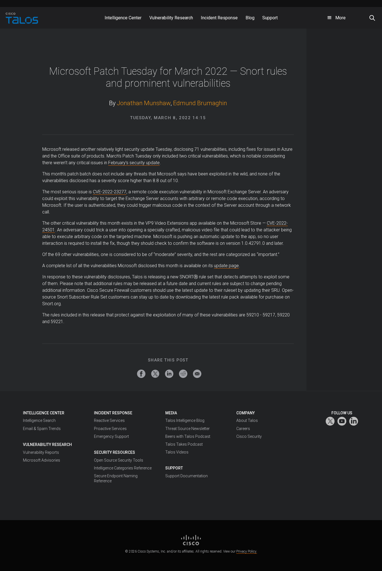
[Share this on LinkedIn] (169, 374)
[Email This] (197, 374)
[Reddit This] (183, 374)
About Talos (247, 420)
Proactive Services (110, 428)
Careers (243, 428)
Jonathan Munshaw (144, 103)
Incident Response (113, 413)
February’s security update (134, 162)
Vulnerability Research (47, 444)
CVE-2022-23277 (109, 191)
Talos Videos (176, 452)
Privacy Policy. (246, 551)
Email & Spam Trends (42, 428)
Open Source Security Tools (118, 460)
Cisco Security (249, 436)
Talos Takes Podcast (184, 444)
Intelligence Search (39, 420)
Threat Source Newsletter (187, 428)
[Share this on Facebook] (141, 374)
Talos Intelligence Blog (184, 420)
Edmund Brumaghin (200, 103)
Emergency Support (111, 436)
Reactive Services (109, 420)
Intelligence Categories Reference (123, 468)
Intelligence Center (43, 413)
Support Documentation (186, 476)
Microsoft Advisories (41, 460)
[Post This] (155, 374)
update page (226, 265)
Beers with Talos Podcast (187, 436)
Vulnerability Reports (41, 452)
